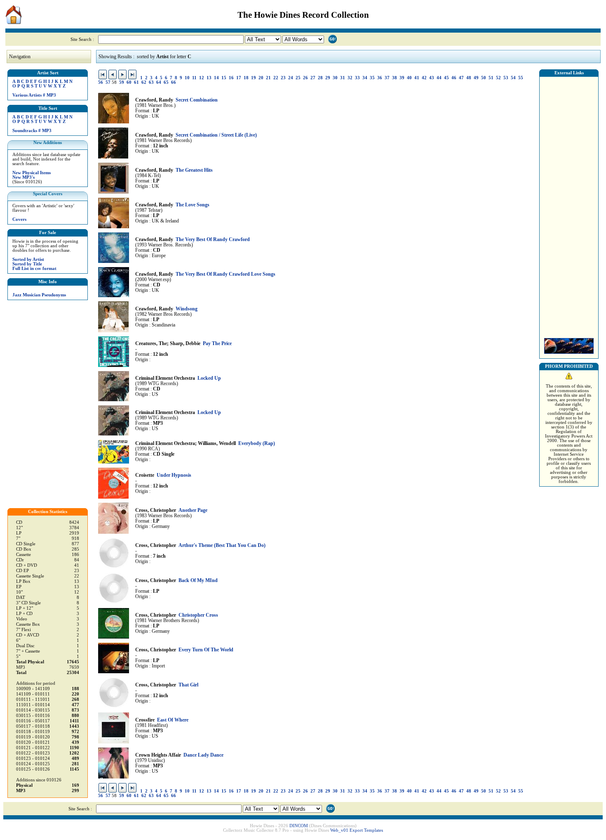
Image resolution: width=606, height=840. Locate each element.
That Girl (188, 685)
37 (387, 78)
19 (253, 78)
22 (275, 78)
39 (401, 78)
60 (129, 82)
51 (491, 78)
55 (520, 78)
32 (350, 78)
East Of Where (172, 720)
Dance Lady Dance (203, 755)
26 (305, 78)
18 (246, 78)
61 (136, 82)
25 (298, 78)
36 (379, 78)
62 (143, 82)
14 (216, 78)
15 (223, 78)
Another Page (193, 510)
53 (505, 78)
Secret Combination (197, 100)
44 (439, 78)
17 (238, 78)
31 (342, 78)
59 (121, 82)
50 (483, 78)
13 (209, 78)
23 (283, 78)
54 (513, 78)
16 (231, 78)
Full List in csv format (34, 268)
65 (166, 82)
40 (409, 78)
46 (453, 78)
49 (476, 78)
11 (194, 78)
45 (446, 78)
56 (100, 82)
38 (394, 78)
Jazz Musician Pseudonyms (39, 295)
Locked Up (209, 378)
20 (260, 78)
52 (498, 78)
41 (416, 78)
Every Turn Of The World (206, 650)
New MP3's (23, 177)
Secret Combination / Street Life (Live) (216, 135)
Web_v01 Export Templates (356, 830)
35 (372, 78)
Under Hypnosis (174, 475)
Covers (19, 219)
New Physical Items (31, 172)
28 (320, 78)
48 (468, 78)
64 (158, 82)
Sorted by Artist (28, 259)
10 (187, 78)
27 (312, 78)
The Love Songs (192, 205)
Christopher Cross (198, 615)
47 (461, 78)
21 (268, 78)
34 (364, 78)
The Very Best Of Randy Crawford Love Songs (225, 274)
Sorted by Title (27, 264)
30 (335, 78)
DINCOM (298, 825)
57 (108, 82)
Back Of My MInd (198, 580)
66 (173, 82)
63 (151, 82)
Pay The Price (217, 343)
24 (290, 78)
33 (357, 78)
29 (327, 78)
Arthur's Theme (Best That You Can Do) (222, 545)
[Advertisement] (569, 205)
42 (424, 78)
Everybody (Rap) (256, 443)
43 (431, 78)
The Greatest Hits (194, 170)
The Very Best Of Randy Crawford (213, 239)
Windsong (186, 309)
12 (201, 78)
